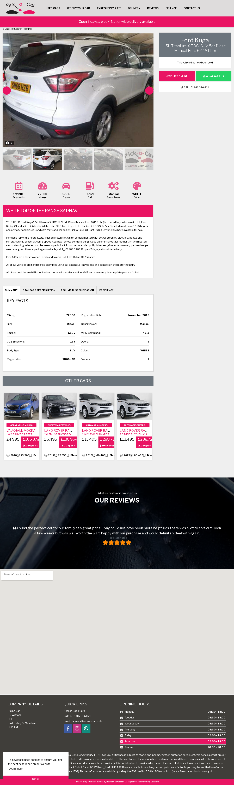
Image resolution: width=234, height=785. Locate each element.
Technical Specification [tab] (77, 290)
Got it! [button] (35, 778)
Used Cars (53, 8)
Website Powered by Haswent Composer (106, 784)
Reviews (153, 8)
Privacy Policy (81, 784)
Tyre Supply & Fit (109, 8)
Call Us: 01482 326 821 (77, 718)
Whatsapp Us (214, 76)
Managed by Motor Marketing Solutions (142, 784)
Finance (171, 8)
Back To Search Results (18, 28)
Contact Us (191, 8)
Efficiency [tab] (106, 290)
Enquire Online (177, 76)
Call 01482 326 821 (196, 87)
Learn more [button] (16, 768)
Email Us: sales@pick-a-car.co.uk (83, 723)
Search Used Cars (74, 713)
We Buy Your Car (78, 8)
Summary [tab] (11, 290)
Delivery (134, 8)
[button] (149, 90)
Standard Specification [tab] (39, 290)
